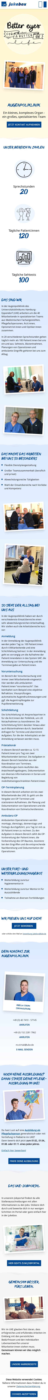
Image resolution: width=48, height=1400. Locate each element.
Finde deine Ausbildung (24, 1161)
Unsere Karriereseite (24, 1364)
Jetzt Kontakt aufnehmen (24, 124)
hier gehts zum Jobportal (24, 1263)
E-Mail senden (24, 1049)
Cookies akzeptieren (24, 1394)
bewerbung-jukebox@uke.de (34, 934)
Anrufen (24, 1024)
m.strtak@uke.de (25, 1044)
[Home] (14, 4)
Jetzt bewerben (23, 925)
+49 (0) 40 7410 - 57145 (25, 1020)
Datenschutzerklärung (28, 1386)
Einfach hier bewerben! (13, 1150)
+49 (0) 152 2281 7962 (25, 1032)
